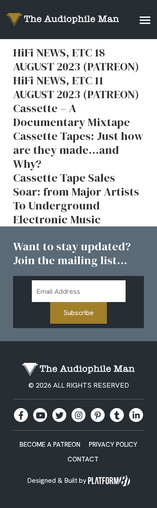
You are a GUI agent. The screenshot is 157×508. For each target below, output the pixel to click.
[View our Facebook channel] (40, 415)
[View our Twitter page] (59, 415)
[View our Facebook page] (21, 415)
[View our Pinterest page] (98, 415)
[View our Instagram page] (78, 415)
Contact (83, 459)
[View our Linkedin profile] (136, 415)
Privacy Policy (113, 444)
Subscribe (78, 312)
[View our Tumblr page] (117, 415)
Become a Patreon (50, 444)
